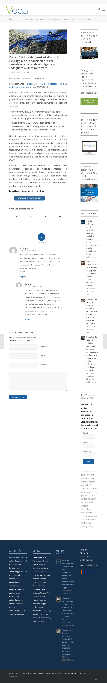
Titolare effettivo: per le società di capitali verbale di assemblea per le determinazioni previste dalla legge (93, 236)
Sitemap (79, 673)
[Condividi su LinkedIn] (45, 216)
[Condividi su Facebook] (16, 216)
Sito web (44, 365)
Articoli (26, 72)
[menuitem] (97, 9)
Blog (11, 19)
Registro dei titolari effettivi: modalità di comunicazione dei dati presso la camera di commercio (93, 311)
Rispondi (23, 277)
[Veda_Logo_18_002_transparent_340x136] (16, 9)
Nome (44, 346)
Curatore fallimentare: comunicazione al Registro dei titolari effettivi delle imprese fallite (93, 273)
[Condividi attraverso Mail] (60, 216)
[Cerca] (97, 9)
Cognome (87, 451)
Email (43, 355)
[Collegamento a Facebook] (92, 680)
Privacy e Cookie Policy (66, 673)
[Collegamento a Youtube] (96, 680)
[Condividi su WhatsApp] (31, 216)
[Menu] (103, 9)
